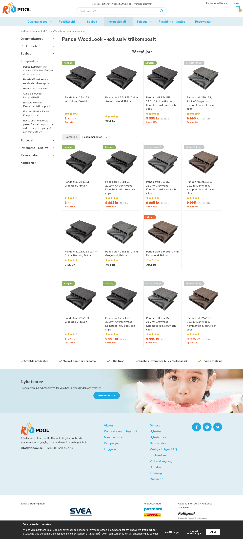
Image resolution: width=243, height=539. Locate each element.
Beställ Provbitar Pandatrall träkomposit (36, 104)
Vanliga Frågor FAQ (163, 449)
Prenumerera (106, 395)
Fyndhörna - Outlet (172, 22)
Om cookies (158, 443)
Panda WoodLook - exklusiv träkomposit (37, 81)
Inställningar (171, 532)
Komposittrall (116, 22)
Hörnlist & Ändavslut (35, 88)
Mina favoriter (114, 437)
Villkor (108, 425)
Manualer (156, 479)
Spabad (92, 22)
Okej (213, 532)
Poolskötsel (158, 455)
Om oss (155, 425)
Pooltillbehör (68, 22)
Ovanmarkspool (37, 22)
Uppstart (156, 467)
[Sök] (162, 11)
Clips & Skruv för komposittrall (32, 95)
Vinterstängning (161, 461)
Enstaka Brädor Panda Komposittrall (36, 113)
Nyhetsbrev (32, 381)
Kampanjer (28, 163)
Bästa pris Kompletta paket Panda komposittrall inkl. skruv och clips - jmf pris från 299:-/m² (38, 126)
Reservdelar (203, 22)
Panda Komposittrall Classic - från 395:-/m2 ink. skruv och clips (38, 70)
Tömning (156, 473)
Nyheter (155, 431)
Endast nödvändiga (194, 532)
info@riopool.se (32, 448)
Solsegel (142, 22)
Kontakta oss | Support (217, 3)
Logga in (236, 3)
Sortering (71, 137)
